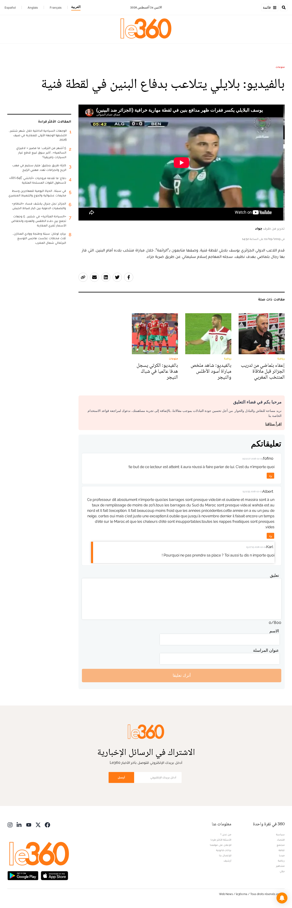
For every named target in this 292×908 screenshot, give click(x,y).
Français (56, 7)
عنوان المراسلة (266, 650)
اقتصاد (281, 839)
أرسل (121, 777)
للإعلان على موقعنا (220, 844)
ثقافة (282, 850)
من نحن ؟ (225, 834)
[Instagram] (10, 824)
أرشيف (227, 860)
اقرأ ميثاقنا (273, 424)
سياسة (280, 834)
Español (10, 7)
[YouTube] (28, 824)
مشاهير (280, 865)
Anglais (33, 7)
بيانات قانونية (223, 850)
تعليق (274, 575)
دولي (282, 871)
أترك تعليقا (182, 675)
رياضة (281, 860)
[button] (281, 898)
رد (270, 475)
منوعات (280, 67)
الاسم (274, 630)
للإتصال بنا (225, 855)
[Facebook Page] (47, 824)
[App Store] (54, 875)
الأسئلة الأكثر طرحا (221, 839)
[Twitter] (38, 824)
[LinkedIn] (19, 824)
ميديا (282, 855)
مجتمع (281, 844)
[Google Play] (22, 875)
